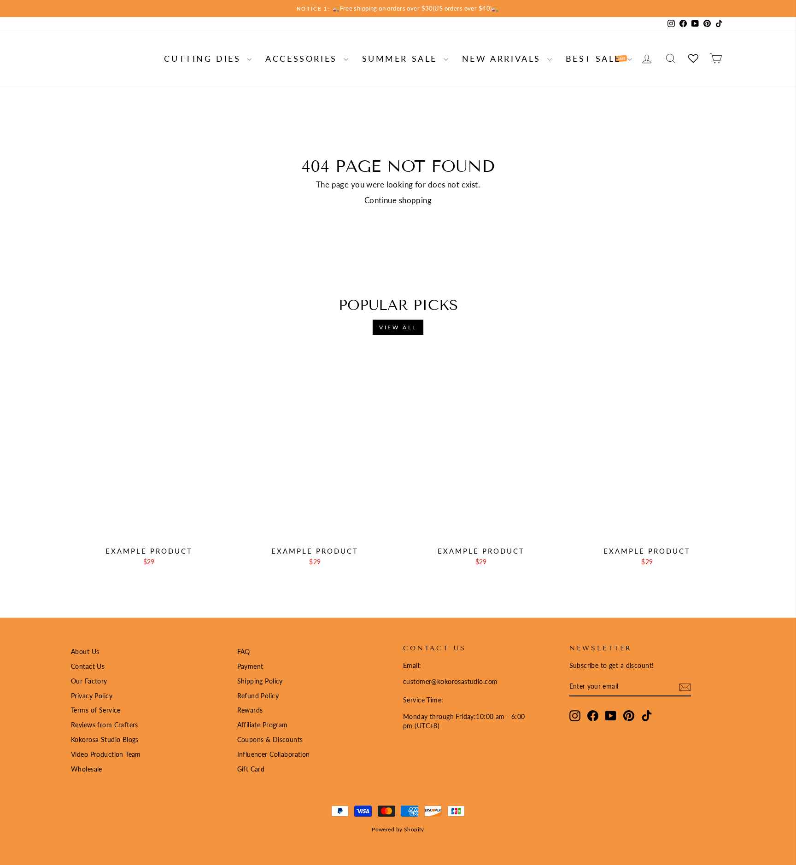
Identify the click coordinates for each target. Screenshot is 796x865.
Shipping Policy (260, 681)
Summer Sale (401, 58)
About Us (85, 651)
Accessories (303, 58)
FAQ (243, 651)
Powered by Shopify (398, 829)
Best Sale (595, 58)
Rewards (250, 710)
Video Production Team (106, 754)
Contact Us (88, 666)
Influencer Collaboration (273, 754)
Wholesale (86, 769)
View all (398, 327)
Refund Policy (258, 696)
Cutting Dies (204, 58)
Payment (250, 666)
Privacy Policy (91, 696)
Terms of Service (96, 710)
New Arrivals (503, 58)
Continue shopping (398, 200)
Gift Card (251, 769)
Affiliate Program (262, 725)
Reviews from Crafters (104, 725)
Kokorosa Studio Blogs (105, 739)
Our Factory (89, 681)
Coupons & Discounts (270, 739)
